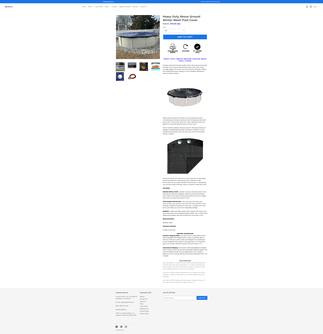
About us (143, 301)
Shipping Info (144, 308)
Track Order (144, 306)
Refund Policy (144, 311)
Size (164, 27)
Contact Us (143, 299)
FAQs (141, 304)
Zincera (122, 330)
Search (142, 296)
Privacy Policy (144, 313)
